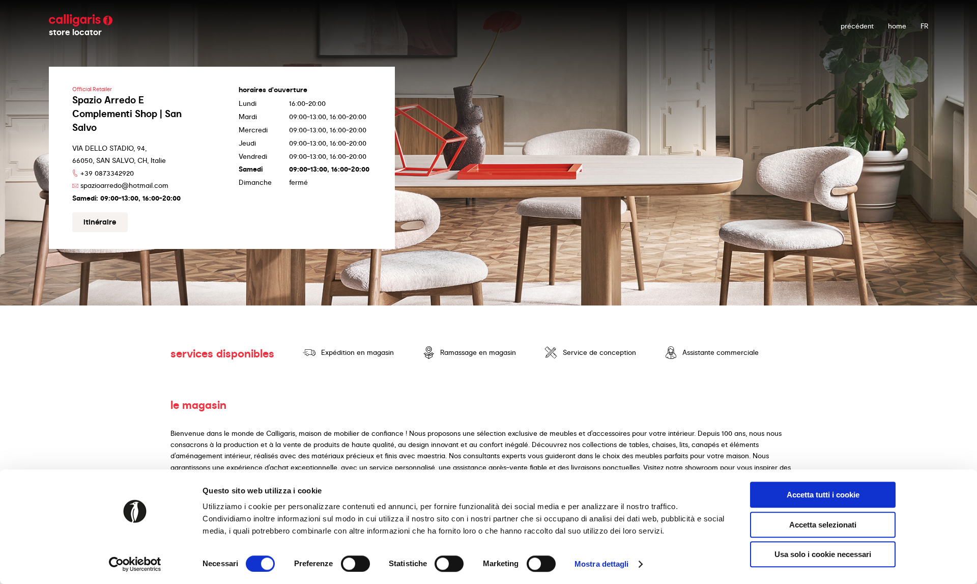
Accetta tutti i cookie (823, 494)
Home (897, 26)
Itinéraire (99, 222)
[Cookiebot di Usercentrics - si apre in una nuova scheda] (135, 564)
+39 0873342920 (107, 173)
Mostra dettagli (601, 564)
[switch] (355, 563)
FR (924, 26)
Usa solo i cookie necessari (822, 554)
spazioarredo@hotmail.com (124, 185)
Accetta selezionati (822, 524)
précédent (857, 26)
